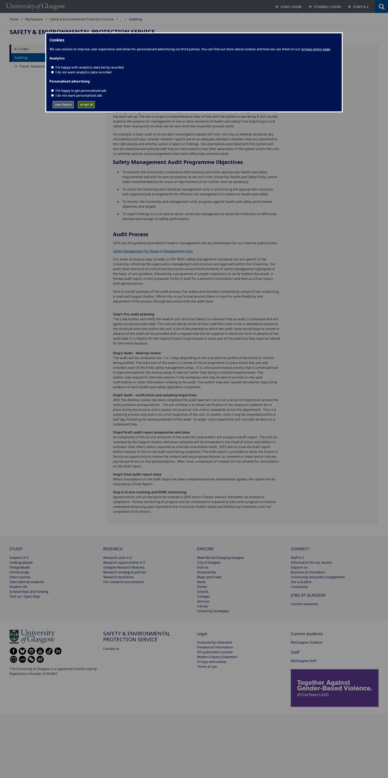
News (201, 582)
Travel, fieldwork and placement (43, 66)
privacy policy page (315, 49)
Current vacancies (304, 604)
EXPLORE (205, 549)
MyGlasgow (34, 19)
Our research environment (123, 582)
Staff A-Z (297, 557)
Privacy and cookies (212, 662)
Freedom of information (215, 647)
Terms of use (207, 666)
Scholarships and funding (28, 591)
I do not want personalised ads (78, 95)
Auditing (20, 57)
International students (26, 582)
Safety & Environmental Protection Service (82, 19)
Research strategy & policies (124, 572)
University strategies (213, 611)
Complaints (299, 587)
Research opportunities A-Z (124, 562)
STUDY (15, 549)
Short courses (19, 577)
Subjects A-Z (18, 557)
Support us (299, 567)
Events (202, 587)
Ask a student (301, 582)
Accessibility (206, 572)
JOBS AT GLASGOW (308, 595)
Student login (327, 7)
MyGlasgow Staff (303, 661)
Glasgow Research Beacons (123, 567)
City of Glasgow (208, 562)
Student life (18, 587)
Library (202, 606)
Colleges (203, 596)
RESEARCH (113, 549)
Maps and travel (209, 577)
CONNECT (300, 549)
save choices (63, 104)
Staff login (291, 7)
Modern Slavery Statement (217, 657)
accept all (86, 104)
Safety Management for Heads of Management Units (153, 251)
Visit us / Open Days (24, 596)
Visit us (202, 567)
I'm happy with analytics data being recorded (89, 67)
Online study (19, 572)
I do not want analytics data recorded (83, 72)
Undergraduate (21, 562)
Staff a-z (361, 7)
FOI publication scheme (215, 652)
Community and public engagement (318, 577)
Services (203, 601)
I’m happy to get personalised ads (80, 90)
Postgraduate (19, 567)
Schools (203, 591)
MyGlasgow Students (307, 642)
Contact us (111, 648)
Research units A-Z (117, 557)
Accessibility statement (214, 642)
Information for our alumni (311, 562)
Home (14, 19)
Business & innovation (308, 572)
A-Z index (21, 49)
